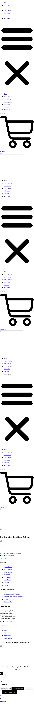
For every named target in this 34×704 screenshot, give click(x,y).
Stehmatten (7, 13)
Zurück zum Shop (18, 688)
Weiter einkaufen (9, 692)
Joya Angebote (8, 10)
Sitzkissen (6, 16)
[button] (17, 56)
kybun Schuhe (8, 5)
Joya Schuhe (7, 8)
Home (5, 2)
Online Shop (7, 18)
